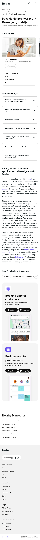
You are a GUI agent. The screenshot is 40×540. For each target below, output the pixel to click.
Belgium (20, 12)
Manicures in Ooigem (9, 437)
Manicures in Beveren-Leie (10, 421)
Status (4, 499)
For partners (6, 486)
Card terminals (6, 493)
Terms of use (6, 514)
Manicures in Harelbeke (9, 434)
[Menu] (35, 3)
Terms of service (7, 511)
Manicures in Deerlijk (8, 427)
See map (5, 28)
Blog (3, 474)
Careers (4, 468)
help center (19, 257)
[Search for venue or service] (29, 3)
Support (4, 496)
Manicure (11, 12)
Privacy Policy (6, 508)
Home (4, 9)
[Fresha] (6, 3)
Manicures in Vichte (8, 424)
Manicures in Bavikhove (9, 430)
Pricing (4, 489)
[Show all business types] (36, 276)
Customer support (8, 471)
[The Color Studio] (19, 61)
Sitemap (4, 477)
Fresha (28, 179)
